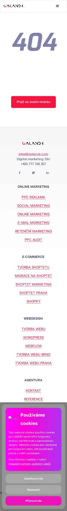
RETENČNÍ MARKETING (33, 231)
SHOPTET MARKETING (33, 284)
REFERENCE (33, 399)
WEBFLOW (33, 346)
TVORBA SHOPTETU (33, 267)
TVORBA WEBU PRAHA (33, 363)
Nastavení (33, 489)
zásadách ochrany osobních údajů (29, 463)
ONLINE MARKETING (33, 214)
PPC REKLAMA (33, 197)
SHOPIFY (34, 301)
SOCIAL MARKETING (33, 206)
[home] (14, 6)
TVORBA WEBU (34, 329)
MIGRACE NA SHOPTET (33, 276)
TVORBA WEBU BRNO (33, 354)
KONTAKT (33, 391)
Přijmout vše (33, 500)
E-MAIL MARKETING (34, 223)
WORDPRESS (33, 337)
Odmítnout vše (33, 478)
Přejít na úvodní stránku (33, 102)
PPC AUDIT (33, 240)
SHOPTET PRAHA (33, 293)
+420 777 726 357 (33, 164)
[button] (59, 6)
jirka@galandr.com (33, 154)
